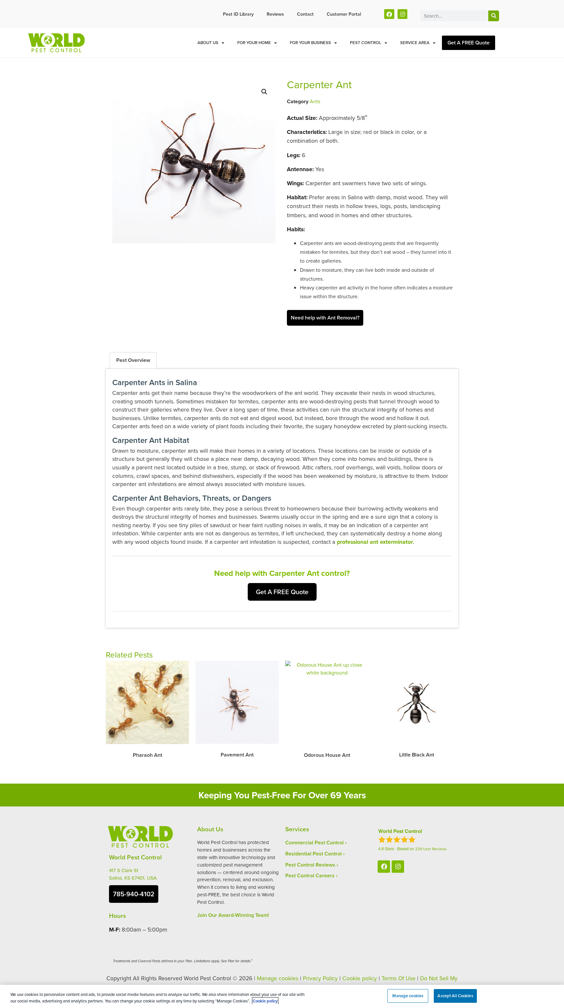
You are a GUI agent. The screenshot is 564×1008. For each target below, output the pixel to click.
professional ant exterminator (375, 542)
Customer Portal (344, 13)
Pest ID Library (238, 13)
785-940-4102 (133, 894)
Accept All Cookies (455, 996)
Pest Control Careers (310, 875)
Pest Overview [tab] (133, 360)
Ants (315, 101)
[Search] (493, 15)
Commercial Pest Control (314, 842)
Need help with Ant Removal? (325, 317)
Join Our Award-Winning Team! (233, 915)
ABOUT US (207, 43)
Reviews (275, 13)
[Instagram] (403, 14)
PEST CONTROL (365, 43)
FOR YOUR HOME (254, 43)
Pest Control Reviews (310, 865)
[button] (264, 92)
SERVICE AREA (415, 43)
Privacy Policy (320, 978)
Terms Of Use (398, 978)
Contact (305, 13)
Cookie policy (359, 978)
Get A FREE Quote (468, 42)
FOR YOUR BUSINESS (310, 43)
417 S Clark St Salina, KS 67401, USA (133, 874)
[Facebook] (389, 14)
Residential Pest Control (313, 853)
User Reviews (431, 849)
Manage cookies (277, 978)
